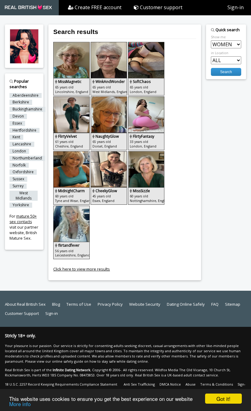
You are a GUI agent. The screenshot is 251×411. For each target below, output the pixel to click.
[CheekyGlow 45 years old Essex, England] (109, 154)
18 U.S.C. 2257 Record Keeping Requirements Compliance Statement (61, 384)
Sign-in (235, 7)
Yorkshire (21, 205)
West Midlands (24, 196)
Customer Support (22, 313)
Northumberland (27, 158)
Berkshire (21, 102)
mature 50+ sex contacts (23, 219)
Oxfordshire (23, 172)
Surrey (18, 186)
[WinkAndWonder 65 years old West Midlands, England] (109, 44)
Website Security (144, 304)
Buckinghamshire (27, 109)
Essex (17, 123)
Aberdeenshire (26, 95)
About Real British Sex (25, 304)
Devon (18, 116)
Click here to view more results (81, 269)
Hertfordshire (24, 130)
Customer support (160, 7)
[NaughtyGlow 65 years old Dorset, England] (109, 99)
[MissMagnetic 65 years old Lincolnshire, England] (72, 44)
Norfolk (19, 165)
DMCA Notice (170, 384)
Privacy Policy (110, 304)
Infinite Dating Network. (72, 370)
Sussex (18, 179)
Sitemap (232, 304)
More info (20, 404)
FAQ (215, 304)
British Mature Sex (23, 235)
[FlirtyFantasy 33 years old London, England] (146, 99)
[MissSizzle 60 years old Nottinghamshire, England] (146, 154)
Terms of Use (78, 304)
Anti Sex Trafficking (139, 384)
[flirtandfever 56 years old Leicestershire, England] (71, 208)
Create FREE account (97, 7)
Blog (56, 304)
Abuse (190, 384)
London (19, 151)
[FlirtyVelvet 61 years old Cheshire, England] (72, 99)
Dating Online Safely (186, 304)
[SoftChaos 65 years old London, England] (146, 44)
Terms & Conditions (216, 384)
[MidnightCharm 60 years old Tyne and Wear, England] (72, 154)
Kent (16, 137)
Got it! (223, 398)
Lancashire (22, 144)
